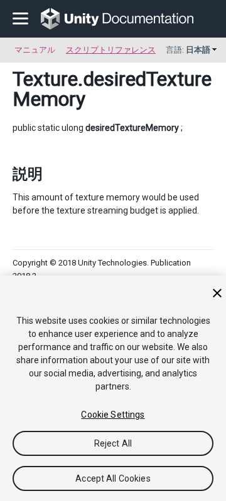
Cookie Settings (112, 415)
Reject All (113, 443)
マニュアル (34, 49)
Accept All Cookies (113, 478)
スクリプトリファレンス (111, 49)
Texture (45, 79)
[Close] (217, 293)
